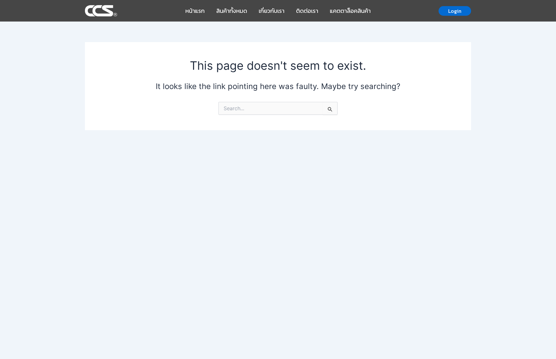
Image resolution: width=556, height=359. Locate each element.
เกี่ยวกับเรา (271, 10)
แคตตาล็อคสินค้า (350, 10)
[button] (455, 11)
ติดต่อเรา (307, 10)
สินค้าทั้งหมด (231, 10)
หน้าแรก (195, 10)
